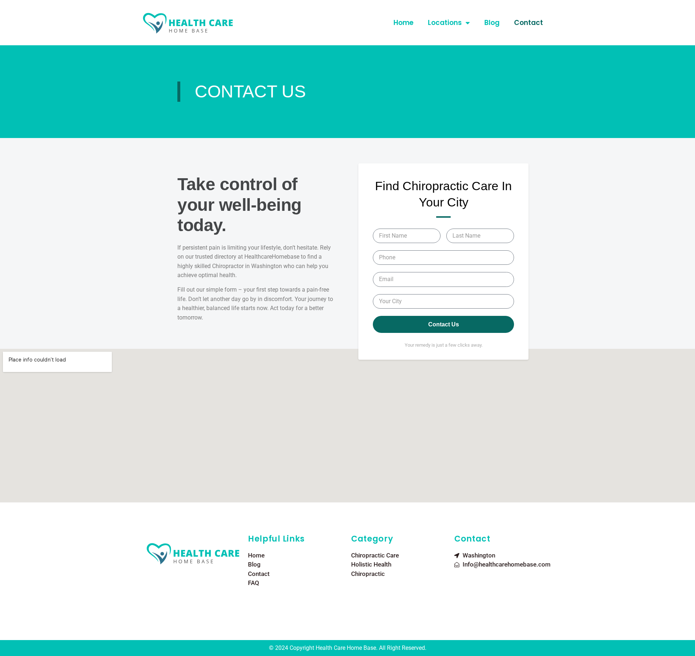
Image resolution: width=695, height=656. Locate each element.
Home (403, 23)
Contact (528, 23)
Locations (445, 23)
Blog (492, 23)
